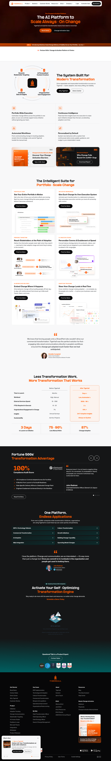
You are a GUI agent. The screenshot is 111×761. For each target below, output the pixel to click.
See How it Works (17, 751)
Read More (28, 751)
